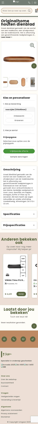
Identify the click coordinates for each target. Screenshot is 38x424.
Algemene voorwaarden (11, 410)
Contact (5, 386)
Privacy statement (9, 413)
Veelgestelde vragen (10, 396)
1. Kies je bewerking (12, 104)
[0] (35, 10)
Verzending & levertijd (10, 400)
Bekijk (21, 294)
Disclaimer (5, 417)
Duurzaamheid (7, 383)
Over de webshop (9, 379)
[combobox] (14, 11)
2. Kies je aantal (10, 130)
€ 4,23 (8, 294)
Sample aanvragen (19, 157)
